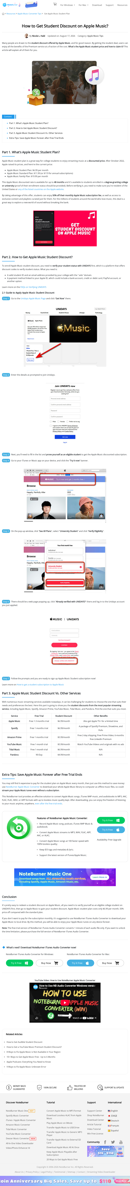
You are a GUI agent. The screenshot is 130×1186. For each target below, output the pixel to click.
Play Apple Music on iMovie (59, 1123)
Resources (122, 5)
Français (114, 1125)
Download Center (95, 1120)
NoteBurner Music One (17, 1110)
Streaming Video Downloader (101, 1172)
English (114, 1110)
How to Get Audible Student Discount (24, 1042)
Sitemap (71, 1172)
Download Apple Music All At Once (63, 1147)
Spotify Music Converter (17, 1115)
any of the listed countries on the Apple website (41, 189)
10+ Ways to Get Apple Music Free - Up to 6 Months (31, 1056)
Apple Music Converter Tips (29, 13)
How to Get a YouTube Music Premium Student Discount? (34, 1047)
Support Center (94, 1110)
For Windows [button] (66, 5)
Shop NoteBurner (95, 1115)
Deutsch (114, 1120)
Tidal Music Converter (16, 1129)
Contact (81, 1172)
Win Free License (95, 1133)
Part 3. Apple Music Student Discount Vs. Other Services (36, 133)
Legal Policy (46, 1172)
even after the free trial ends (48, 803)
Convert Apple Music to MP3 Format (64, 1110)
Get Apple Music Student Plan (57, 13)
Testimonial (59, 1172)
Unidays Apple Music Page (33, 298)
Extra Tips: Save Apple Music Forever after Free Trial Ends (36, 138)
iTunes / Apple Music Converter (21, 1120)
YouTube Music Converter (18, 1133)
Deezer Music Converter (17, 1138)
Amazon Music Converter (18, 1124)
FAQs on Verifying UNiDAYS (33, 287)
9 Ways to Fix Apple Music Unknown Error (26, 1066)
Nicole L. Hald (38, 36)
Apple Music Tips (95, 36)
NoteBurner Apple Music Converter (23, 786)
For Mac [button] (83, 5)
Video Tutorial (94, 1129)
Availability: (102, 839)
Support (110, 5)
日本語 (113, 1115)
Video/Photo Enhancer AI (18, 1148)
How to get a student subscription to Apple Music (40, 684)
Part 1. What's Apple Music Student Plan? (28, 123)
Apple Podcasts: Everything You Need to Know (29, 1061)
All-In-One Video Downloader (20, 1143)
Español (114, 1130)
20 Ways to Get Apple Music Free (62, 1159)
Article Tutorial (94, 1124)
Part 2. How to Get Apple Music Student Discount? (33, 128)
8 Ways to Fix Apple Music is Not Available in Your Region (34, 1052)
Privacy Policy (32, 1172)
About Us (19, 1172)
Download (97, 5)
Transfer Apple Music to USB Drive (63, 1127)
